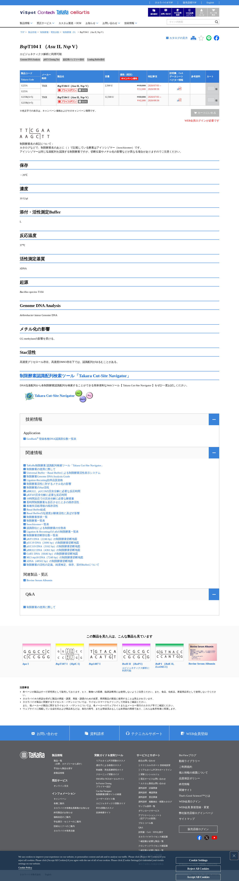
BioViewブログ (187, 755)
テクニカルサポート (147, 734)
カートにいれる (207, 112)
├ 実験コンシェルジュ (148, 774)
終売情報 (184, 784)
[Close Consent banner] (234, 856)
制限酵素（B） (70, 32)
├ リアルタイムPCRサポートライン (155, 770)
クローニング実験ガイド (107, 774)
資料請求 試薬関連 (147, 788)
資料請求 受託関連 (147, 797)
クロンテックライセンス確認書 (153, 846)
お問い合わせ (110, 23)
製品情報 (25, 23)
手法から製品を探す (63, 768)
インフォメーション (64, 793)
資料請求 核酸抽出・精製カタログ (155, 801)
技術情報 (129, 23)
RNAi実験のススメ (105, 808)
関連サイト (185, 790)
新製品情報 (59, 773)
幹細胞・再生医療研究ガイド (109, 770)
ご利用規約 (185, 766)
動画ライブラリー (189, 761)
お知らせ (90, 23)
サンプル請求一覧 (146, 806)
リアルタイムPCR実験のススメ (110, 760)
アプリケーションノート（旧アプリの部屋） (149, 817)
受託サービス (44, 23)
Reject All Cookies (198, 868)
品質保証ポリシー (189, 778)
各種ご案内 (59, 803)
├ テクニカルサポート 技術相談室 (154, 765)
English (210, 2)
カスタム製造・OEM (70, 23)
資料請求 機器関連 (147, 792)
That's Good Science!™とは (194, 795)
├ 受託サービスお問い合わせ (152, 779)
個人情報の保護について (193, 772)
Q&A (30, 594)
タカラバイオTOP (164, 2)
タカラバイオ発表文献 (64, 831)
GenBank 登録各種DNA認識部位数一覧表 (51, 438)
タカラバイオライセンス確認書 (153, 836)
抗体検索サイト (103, 812)
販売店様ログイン (198, 829)
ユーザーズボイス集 (105, 799)
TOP (22, 32)
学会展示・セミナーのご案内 (67, 821)
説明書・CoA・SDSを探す (150, 832)
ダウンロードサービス (148, 811)
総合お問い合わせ (146, 760)
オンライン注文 (61, 786)
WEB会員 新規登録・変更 (194, 807)
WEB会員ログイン (190, 801)
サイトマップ (187, 818)
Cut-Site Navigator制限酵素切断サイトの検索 (108, 793)
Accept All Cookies (198, 877)
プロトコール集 (145, 823)
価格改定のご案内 (62, 817)
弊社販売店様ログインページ (196, 813)
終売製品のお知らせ (63, 812)
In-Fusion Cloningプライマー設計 (103, 785)
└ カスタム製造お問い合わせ (152, 783)
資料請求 (97, 734)
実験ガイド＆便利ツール (108, 755)
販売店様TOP (189, 2)
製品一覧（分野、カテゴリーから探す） (68, 762)
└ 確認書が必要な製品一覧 (151, 841)
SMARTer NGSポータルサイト (110, 779)
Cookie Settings (198, 860)
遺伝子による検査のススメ (108, 765)
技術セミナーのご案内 (64, 826)
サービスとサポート (148, 755)
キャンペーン (60, 799)
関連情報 (34, 452)
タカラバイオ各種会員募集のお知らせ (71, 808)
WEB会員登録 (197, 734)
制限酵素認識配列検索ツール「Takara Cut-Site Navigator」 (75, 376)
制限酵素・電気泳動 (49, 32)
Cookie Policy (25, 867)
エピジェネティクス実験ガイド (110, 803)
